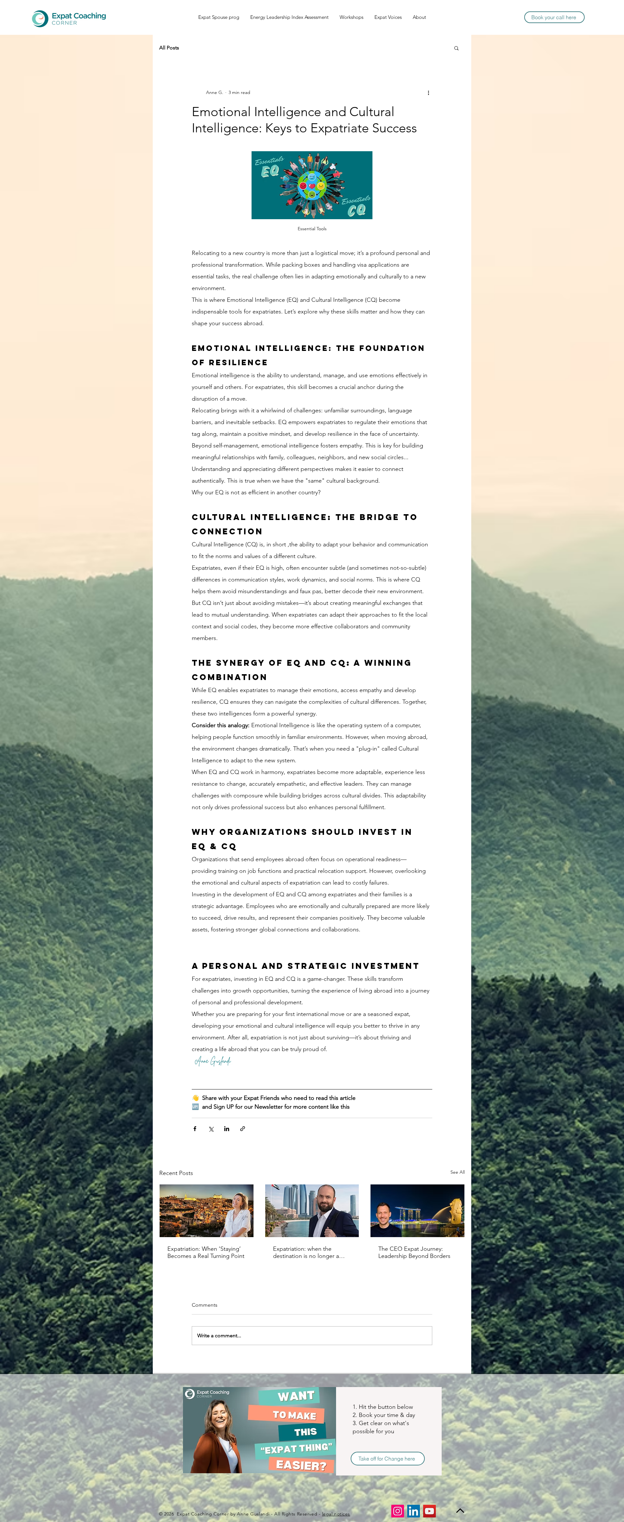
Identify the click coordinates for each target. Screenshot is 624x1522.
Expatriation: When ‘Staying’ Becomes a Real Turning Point (205, 1252)
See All (457, 1172)
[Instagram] (397, 1511)
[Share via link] (243, 1129)
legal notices (336, 1514)
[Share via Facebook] (195, 1129)
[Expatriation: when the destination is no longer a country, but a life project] (312, 1210)
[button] (456, 47)
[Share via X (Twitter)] (211, 1129)
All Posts (169, 48)
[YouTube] (429, 1511)
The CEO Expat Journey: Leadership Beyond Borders (414, 1252)
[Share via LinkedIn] (227, 1129)
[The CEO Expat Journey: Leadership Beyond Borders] (417, 1210)
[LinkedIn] (413, 1511)
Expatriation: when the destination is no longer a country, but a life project (306, 1252)
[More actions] (428, 92)
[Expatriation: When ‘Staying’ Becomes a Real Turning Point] (207, 1210)
